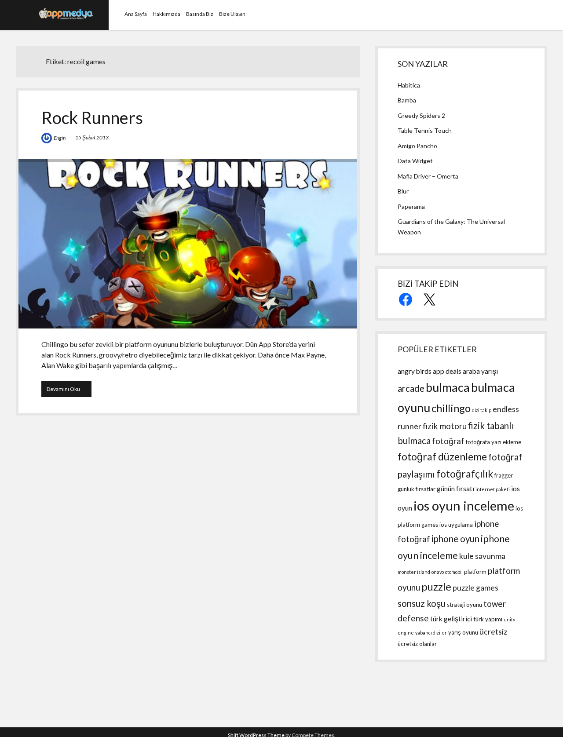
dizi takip (481, 410)
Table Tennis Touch (425, 130)
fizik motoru (445, 426)
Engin (60, 138)
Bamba (407, 100)
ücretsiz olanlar (417, 643)
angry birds (414, 371)
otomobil (454, 572)
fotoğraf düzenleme (442, 457)
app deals (447, 371)
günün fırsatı (455, 489)
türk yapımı (487, 619)
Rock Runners (92, 117)
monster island (414, 572)
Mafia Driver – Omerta (428, 176)
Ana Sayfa (135, 14)
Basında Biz (199, 14)
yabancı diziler (431, 632)
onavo (437, 572)
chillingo (451, 407)
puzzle (436, 586)
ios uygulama (456, 524)
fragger (503, 475)
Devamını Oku (69, 391)
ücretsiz (493, 631)
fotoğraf (448, 441)
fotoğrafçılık (464, 474)
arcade (411, 388)
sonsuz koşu (422, 603)
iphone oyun (455, 538)
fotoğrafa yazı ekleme (493, 441)
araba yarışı (480, 371)
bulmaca (448, 387)
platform (475, 571)
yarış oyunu (463, 632)
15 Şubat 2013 (92, 137)
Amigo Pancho (417, 146)
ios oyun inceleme (463, 505)
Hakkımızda (166, 14)
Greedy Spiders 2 (421, 115)
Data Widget (415, 160)
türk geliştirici (451, 619)
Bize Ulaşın (232, 14)
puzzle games (475, 587)
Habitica (409, 85)
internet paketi (492, 489)
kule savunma (482, 556)
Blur (403, 191)
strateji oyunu (464, 604)
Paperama (411, 206)
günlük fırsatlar (416, 489)
